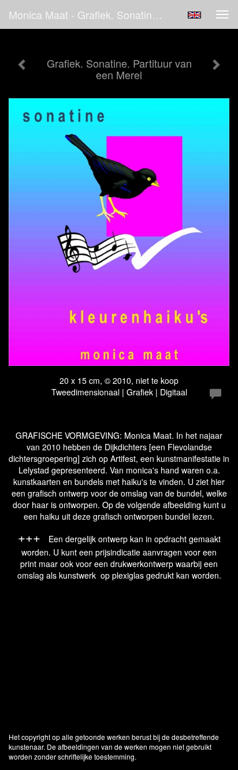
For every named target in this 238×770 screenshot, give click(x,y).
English (194, 15)
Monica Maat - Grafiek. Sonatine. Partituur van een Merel (91, 14)
